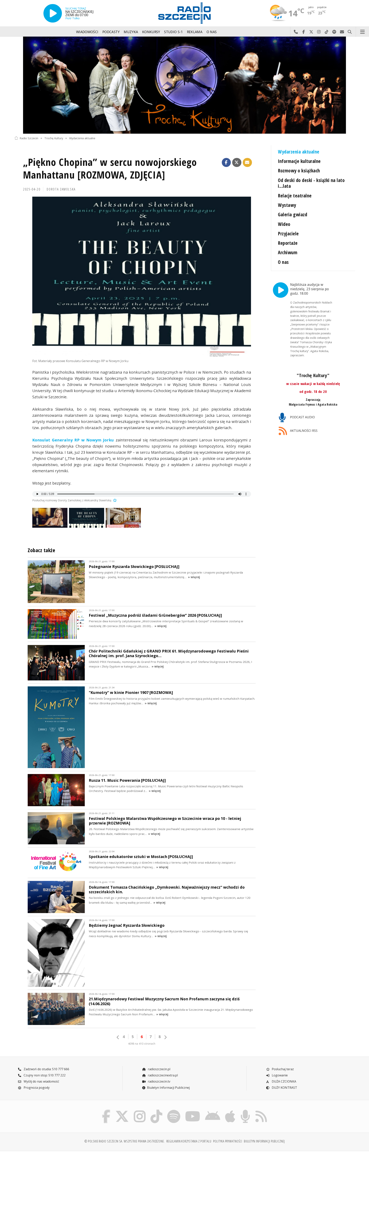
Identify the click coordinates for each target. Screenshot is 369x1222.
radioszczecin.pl (158, 1069)
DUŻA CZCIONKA (283, 1081)
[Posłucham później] (114, 500)
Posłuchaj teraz (282, 1069)
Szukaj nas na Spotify (334, 32)
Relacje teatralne (295, 195)
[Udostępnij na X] (236, 162)
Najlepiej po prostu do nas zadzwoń (296, 32)
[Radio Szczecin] (184, 13)
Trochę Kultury (53, 138)
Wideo (284, 224)
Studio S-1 (173, 31)
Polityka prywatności (227, 1141)
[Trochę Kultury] (184, 85)
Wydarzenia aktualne (82, 138)
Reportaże (288, 243)
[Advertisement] (56, 1184)
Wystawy (287, 205)
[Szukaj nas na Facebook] (106, 1110)
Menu (362, 32)
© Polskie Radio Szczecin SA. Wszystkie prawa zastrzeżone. (124, 1141)
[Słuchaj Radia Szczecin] (52, 13)
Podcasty (111, 31)
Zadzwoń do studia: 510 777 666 (46, 1069)
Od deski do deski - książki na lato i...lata (311, 183)
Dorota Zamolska (61, 189)
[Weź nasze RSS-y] (261, 1110)
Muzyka (131, 31)
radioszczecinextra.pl (162, 1075)
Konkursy (151, 31)
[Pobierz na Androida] (213, 1110)
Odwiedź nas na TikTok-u (326, 32)
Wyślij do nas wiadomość (342, 32)
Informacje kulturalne (299, 161)
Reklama (194, 31)
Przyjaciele (288, 233)
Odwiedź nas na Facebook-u (303, 32)
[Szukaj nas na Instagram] (139, 1110)
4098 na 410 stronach (141, 1043)
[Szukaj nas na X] (122, 1110)
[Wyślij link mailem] (247, 162)
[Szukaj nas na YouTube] (193, 1110)
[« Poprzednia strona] (118, 1037)
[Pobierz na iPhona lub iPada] (230, 1110)
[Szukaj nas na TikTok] (156, 1110)
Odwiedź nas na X (311, 32)
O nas (212, 31)
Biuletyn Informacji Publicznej (168, 1087)
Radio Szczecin (29, 138)
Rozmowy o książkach (299, 170)
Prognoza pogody (36, 1087)
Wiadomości (87, 31)
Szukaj (349, 32)
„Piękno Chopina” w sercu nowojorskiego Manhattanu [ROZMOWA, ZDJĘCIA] (110, 168)
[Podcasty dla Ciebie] (245, 1110)
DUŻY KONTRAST (284, 1087)
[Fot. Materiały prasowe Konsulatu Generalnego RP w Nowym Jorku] (141, 277)
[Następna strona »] (165, 1037)
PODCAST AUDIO (302, 417)
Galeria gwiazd (292, 214)
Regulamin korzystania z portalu (188, 1141)
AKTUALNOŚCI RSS (303, 431)
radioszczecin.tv (158, 1081)
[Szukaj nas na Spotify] (174, 1110)
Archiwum (287, 252)
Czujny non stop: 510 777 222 (44, 1075)
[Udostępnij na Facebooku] (226, 162)
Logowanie (279, 1075)
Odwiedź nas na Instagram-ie (319, 32)
